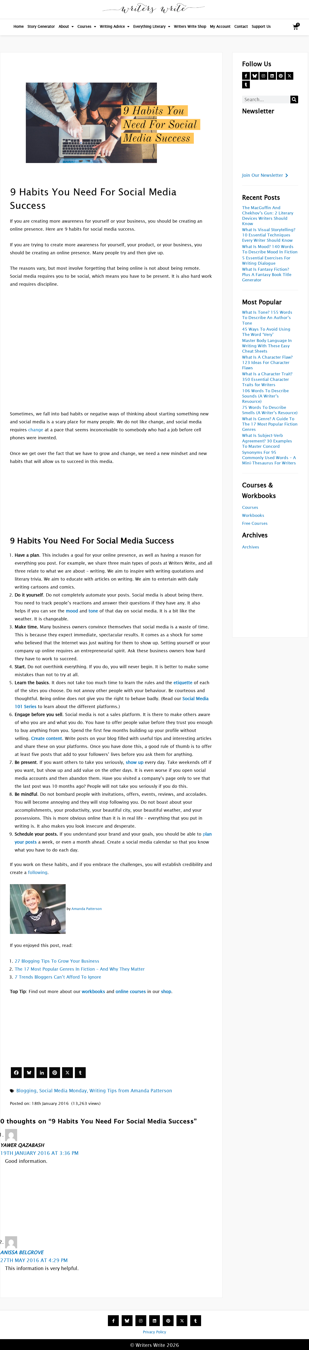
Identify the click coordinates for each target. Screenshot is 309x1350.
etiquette (183, 682)
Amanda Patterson (86, 909)
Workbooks (253, 515)
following (37, 872)
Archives (250, 547)
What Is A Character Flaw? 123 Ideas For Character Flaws (267, 362)
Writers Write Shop (190, 26)
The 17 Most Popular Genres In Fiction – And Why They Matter (80, 969)
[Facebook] (16, 1072)
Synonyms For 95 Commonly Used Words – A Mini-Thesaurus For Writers (269, 457)
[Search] (294, 99)
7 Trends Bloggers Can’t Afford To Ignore (58, 977)
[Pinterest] (54, 1072)
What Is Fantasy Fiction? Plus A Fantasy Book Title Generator (266, 274)
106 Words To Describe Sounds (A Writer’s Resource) (265, 396)
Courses (84, 26)
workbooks (93, 991)
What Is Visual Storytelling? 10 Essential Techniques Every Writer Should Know (268, 235)
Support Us (261, 26)
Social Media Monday (63, 1090)
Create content (46, 738)
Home (19, 26)
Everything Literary (149, 26)
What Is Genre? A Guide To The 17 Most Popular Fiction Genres (270, 424)
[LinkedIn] (41, 1072)
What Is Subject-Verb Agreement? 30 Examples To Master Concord (267, 440)
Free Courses (255, 523)
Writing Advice (112, 26)
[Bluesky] (29, 1072)
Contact (241, 26)
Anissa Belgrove (21, 1252)
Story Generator (41, 26)
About (64, 26)
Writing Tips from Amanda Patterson (131, 1090)
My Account (220, 26)
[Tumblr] (80, 1072)
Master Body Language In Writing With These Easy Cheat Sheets (267, 346)
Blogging (26, 1090)
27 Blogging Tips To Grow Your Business (57, 961)
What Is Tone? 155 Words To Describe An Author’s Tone (267, 317)
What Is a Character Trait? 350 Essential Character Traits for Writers (267, 379)
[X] (67, 1072)
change (35, 429)
